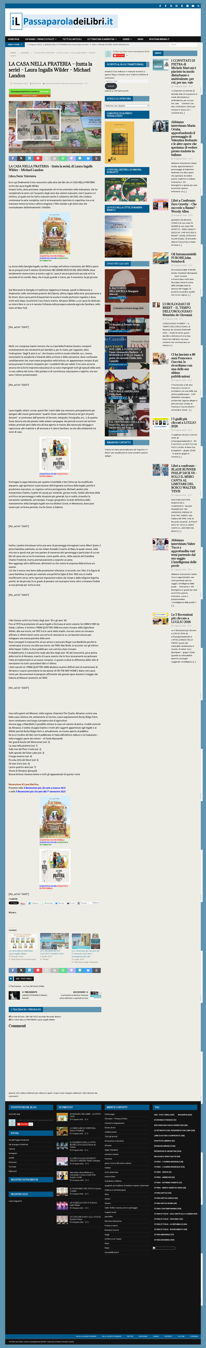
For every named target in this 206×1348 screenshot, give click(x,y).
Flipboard (13, 1171)
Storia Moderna (164, 1240)
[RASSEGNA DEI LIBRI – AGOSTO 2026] (62, 1117)
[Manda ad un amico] (46, 158)
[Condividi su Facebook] (13, 158)
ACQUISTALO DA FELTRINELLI (52, 256)
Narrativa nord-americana (72, 83)
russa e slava (110, 1176)
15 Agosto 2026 (180, 158)
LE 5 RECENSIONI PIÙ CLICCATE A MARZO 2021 (51, 952)
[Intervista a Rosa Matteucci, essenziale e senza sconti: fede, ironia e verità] (62, 1175)
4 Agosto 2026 (180, 430)
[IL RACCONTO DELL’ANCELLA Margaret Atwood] (127, 286)
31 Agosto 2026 (77, 1119)
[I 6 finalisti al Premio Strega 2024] (127, 319)
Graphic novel (110, 1212)
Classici (49, 83)
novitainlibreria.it (159, 39)
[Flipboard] (198, 6)
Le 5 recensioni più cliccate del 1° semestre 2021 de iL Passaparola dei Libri (85, 953)
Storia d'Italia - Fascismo (168, 1219)
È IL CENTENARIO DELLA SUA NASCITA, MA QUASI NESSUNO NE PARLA (127, 424)
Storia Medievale (164, 1234)
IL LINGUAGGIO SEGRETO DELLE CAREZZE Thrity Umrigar (85, 1159)
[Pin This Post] (38, 158)
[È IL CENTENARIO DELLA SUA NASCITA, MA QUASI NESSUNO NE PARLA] (127, 419)
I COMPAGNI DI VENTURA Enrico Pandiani (83, 1129)
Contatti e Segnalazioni (114, 1123)
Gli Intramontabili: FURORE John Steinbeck (183, 257)
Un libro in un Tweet (113, 1238)
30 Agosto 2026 (78, 1163)
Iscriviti (111, 86)
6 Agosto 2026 (180, 380)
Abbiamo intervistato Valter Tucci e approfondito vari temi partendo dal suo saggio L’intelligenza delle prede (184, 553)
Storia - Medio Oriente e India (170, 1187)
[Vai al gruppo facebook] (165, 6)
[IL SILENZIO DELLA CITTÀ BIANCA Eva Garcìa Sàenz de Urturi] (62, 1145)
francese (108, 1158)
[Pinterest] (187, 6)
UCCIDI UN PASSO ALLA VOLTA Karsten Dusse (85, 1218)
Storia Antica (162, 1193)
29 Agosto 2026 (77, 1194)
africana (108, 1145)
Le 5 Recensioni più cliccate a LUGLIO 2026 (182, 618)
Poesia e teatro (111, 1225)
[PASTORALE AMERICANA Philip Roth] (127, 386)
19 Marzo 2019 (116, 298)
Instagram (13, 1153)
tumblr (11, 1157)
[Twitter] (171, 6)
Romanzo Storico (112, 1230)
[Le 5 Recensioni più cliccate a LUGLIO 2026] (160, 637)
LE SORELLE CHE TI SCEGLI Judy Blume (83, 1203)
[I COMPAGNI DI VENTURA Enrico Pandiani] (62, 1131)
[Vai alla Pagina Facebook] (160, 6)
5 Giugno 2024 (116, 331)
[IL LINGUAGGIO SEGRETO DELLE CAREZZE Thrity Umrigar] (62, 1161)
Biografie (185, 1114)
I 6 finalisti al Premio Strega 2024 (124, 326)
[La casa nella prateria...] (55, 151)
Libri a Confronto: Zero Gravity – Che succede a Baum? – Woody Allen (184, 206)
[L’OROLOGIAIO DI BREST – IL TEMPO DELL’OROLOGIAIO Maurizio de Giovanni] (156, 324)
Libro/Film (56, 83)
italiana (108, 1167)
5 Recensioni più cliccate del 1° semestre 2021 (41, 791)
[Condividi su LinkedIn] (29, 158)
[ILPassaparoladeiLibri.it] (63, 34)
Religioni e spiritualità (167, 1156)
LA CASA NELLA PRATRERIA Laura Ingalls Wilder (33, 1019)
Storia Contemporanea (167, 1208)
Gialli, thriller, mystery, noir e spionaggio (121, 1207)
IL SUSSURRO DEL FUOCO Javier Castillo (85, 1189)
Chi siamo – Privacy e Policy (39, 39)
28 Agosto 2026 (77, 1222)
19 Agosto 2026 (180, 86)
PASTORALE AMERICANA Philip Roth (124, 393)
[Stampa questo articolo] (54, 158)
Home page (13, 39)
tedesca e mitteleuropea (115, 1190)
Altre (107, 1194)
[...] (183, 112)
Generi (126, 39)
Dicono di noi (110, 1127)
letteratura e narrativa (100, 39)
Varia (107, 1243)
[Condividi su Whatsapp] (63, 158)
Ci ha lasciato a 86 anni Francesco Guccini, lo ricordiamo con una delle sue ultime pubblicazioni (183, 365)
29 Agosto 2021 (117, 364)
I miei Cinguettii (15, 1201)
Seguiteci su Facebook (24, 1179)
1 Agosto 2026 (180, 625)
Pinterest (13, 1162)
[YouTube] (192, 6)
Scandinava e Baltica (113, 1181)
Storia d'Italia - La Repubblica (170, 1224)
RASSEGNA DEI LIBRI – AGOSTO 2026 (85, 1115)
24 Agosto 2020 (117, 431)
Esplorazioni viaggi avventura (171, 1125)
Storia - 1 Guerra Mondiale (168, 1161)
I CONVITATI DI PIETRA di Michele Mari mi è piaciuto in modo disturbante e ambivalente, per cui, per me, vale (183, 71)
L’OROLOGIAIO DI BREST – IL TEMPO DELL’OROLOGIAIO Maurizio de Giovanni (178, 309)
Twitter (12, 1148)
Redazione (36, 83)
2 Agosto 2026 (180, 569)
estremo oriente (112, 1154)
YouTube (12, 1166)
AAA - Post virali (24, 978)
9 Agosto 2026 (171, 318)
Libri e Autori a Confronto (169, 1135)
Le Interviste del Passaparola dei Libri (174, 1130)
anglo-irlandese (111, 1149)
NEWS (158, 53)
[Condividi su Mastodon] (71, 158)
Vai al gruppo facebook (18, 1144)
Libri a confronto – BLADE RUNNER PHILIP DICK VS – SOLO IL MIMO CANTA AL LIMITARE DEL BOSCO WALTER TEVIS (184, 478)
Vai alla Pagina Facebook (19, 1140)
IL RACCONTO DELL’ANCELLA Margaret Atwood (123, 291)
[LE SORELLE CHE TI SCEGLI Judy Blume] (62, 1206)
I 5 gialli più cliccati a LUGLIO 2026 (183, 422)
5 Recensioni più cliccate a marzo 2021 (45, 788)
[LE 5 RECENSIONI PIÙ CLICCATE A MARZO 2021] (54, 941)
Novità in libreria (164, 1140)
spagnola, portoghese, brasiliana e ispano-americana (127, 1185)
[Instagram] (176, 6)
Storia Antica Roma (165, 1203)
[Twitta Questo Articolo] (21, 158)
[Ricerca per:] (183, 44)
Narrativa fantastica (113, 1221)
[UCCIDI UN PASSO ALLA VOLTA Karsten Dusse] (62, 1220)
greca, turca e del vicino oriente (118, 1163)
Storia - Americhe (164, 1177)
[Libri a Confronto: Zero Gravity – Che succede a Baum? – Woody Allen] (160, 222)
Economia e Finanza (165, 1120)
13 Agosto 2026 (180, 265)
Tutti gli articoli (72, 39)
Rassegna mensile (164, 1146)
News (140, 39)
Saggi (107, 1234)
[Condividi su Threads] (96, 158)
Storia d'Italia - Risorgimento (170, 1229)
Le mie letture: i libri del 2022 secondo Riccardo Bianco (36, 1016)
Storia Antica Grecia (166, 1198)
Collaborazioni (111, 1132)
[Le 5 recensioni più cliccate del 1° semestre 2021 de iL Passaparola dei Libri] (86, 941)
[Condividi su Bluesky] (88, 158)
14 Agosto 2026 (180, 215)
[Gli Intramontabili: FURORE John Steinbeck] (160, 273)
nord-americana (111, 1172)
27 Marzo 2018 (116, 398)
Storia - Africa (162, 1172)
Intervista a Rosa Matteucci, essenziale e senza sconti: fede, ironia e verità (83, 1174)
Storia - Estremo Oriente (168, 1182)
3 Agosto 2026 (180, 495)
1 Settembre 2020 (20, 83)
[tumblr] (182, 6)
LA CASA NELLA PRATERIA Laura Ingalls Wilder (21, 952)
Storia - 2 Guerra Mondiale (169, 1167)
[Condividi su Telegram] (80, 158)
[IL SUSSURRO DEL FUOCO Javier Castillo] (62, 1191)
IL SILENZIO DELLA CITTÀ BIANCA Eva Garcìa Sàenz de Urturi (83, 1144)
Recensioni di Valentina (167, 1151)
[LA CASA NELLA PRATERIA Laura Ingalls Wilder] (23, 941)
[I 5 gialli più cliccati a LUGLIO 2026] (160, 437)
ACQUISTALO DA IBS (48, 258)
